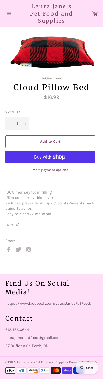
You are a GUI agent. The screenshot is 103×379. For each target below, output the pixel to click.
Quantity (12, 111)
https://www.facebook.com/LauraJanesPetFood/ (48, 303)
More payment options (50, 170)
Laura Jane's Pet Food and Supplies (51, 13)
